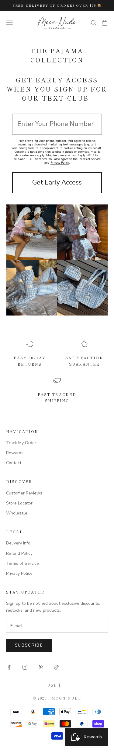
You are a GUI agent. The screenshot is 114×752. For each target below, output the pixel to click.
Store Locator (19, 503)
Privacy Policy (59, 163)
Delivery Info (18, 543)
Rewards (14, 453)
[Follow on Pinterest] (41, 667)
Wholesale (16, 513)
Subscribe (29, 645)
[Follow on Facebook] (9, 667)
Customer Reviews (24, 493)
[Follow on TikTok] (57, 667)
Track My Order (21, 443)
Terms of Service (89, 159)
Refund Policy (19, 553)
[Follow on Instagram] (25, 667)
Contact (13, 463)
